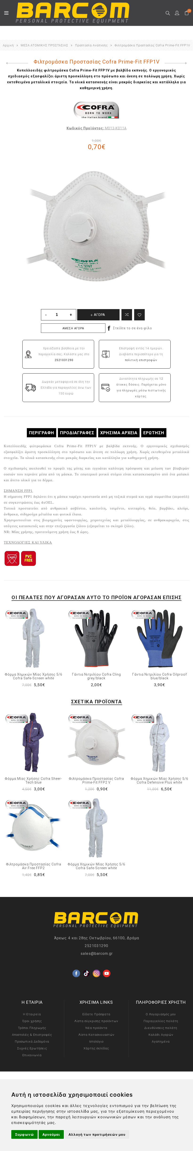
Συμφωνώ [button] (24, 1134)
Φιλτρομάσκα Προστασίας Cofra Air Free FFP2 (33, 866)
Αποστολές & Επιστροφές (32, 1034)
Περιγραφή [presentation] (41, 432)
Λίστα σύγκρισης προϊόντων (96, 1021)
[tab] (41, 432)
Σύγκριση (126, 314)
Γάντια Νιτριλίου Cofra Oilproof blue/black (159, 676)
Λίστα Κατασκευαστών (96, 1034)
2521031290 (96, 946)
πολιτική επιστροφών (141, 360)
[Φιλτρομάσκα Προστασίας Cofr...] (16, 63)
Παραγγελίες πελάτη (161, 1021)
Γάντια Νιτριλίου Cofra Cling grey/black (96, 676)
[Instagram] (96, 966)
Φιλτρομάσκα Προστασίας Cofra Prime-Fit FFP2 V (96, 780)
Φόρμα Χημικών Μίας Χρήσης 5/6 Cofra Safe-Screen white (33, 676)
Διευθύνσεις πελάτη (160, 1028)
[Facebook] (76, 966)
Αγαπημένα (161, 1041)
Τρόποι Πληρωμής (32, 1028)
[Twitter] (86, 966)
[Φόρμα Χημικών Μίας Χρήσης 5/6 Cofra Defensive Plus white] (159, 742)
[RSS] (117, 976)
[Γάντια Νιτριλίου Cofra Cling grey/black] (96, 638)
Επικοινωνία (32, 1055)
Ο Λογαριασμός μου (161, 1014)
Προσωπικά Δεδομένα (32, 1041)
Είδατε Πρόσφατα (96, 1014)
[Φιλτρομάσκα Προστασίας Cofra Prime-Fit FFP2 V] (96, 742)
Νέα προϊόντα (96, 1028)
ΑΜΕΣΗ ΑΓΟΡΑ (73, 328)
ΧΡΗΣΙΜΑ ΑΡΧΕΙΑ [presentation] (118, 432)
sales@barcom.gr (96, 953)
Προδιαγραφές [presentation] (77, 432)
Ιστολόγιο (96, 1041)
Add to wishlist (139, 314)
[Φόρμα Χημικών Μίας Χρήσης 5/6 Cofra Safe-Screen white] (33, 638)
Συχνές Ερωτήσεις (32, 1048)
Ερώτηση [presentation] (153, 432)
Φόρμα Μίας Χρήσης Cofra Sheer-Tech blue (33, 780)
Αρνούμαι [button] (51, 1134)
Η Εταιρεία (32, 1014)
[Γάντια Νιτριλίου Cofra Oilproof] (159, 638)
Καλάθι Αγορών (161, 1034)
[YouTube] (106, 966)
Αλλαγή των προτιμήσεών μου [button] (96, 1134)
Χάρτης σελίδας (96, 1048)
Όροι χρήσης (32, 1021)
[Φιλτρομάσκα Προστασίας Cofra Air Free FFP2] (33, 828)
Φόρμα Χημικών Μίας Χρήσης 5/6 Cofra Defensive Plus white (159, 780)
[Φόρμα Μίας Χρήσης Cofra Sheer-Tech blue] (33, 742)
